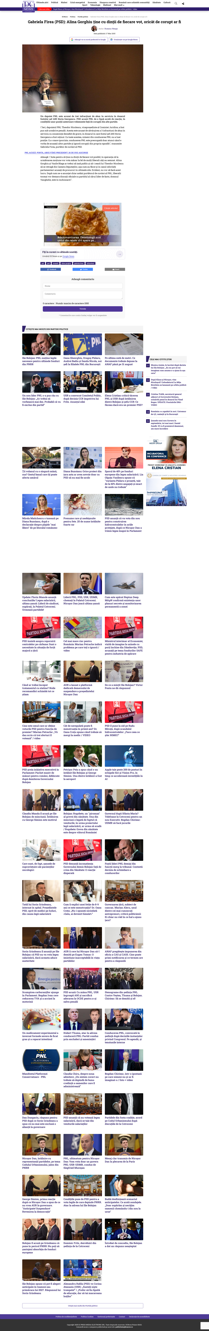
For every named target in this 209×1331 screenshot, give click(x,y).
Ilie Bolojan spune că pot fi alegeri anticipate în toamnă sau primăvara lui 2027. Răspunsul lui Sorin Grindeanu (41, 1288)
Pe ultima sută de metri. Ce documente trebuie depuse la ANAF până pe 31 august (121, 361)
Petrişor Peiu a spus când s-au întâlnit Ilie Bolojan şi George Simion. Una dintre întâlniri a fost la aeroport (82, 774)
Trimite (82, 309)
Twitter (85, 269)
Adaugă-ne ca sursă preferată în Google (90, 39)
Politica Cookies (87, 1316)
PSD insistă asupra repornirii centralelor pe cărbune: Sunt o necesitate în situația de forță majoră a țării (39, 645)
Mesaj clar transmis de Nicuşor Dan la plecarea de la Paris (123, 1160)
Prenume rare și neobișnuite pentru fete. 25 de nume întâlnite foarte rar (81, 521)
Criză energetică (77, 2)
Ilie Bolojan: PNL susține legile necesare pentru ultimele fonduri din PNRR (41, 361)
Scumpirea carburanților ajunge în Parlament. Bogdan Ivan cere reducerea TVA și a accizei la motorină (40, 997)
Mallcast (107, 5)
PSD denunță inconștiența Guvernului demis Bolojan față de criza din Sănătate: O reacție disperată (82, 868)
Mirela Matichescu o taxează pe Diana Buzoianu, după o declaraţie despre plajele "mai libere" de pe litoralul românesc (40, 523)
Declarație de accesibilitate (139, 1316)
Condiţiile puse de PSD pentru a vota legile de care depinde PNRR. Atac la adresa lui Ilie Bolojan (82, 1202)
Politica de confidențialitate (66, 1316)
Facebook (52, 269)
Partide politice (83, 17)
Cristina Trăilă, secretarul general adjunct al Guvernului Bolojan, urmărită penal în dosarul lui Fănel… (93, 9)
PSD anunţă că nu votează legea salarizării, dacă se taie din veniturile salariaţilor (81, 1120)
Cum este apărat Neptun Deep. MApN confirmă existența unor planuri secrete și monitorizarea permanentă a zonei (123, 602)
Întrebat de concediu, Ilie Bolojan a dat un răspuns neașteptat (123, 1244)
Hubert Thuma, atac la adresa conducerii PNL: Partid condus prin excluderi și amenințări (80, 1036)
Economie (92, 2)
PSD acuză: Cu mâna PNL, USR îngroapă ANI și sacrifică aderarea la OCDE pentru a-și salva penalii (81, 997)
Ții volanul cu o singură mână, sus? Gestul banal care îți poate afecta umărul (39, 474)
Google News (68, 256)
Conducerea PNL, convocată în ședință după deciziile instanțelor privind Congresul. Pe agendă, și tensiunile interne (124, 1037)
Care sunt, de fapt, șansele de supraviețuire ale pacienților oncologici (38, 866)
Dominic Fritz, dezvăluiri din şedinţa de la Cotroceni (79, 1244)
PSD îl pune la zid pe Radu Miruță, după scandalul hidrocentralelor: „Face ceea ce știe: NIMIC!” (122, 730)
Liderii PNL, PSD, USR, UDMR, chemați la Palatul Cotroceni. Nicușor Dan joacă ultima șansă (81, 600)
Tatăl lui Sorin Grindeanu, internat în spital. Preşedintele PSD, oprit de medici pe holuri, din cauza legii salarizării (39, 909)
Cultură (167, 2)
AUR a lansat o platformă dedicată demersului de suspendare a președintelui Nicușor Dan (78, 689)
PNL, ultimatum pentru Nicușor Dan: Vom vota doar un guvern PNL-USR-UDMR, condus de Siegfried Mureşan (81, 1163)
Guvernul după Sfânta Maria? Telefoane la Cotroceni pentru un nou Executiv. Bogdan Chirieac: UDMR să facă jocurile (123, 818)
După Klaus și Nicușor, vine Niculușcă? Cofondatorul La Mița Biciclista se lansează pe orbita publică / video (168, 383)
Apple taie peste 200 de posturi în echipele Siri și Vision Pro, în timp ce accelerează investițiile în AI (124, 774)
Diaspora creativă (108, 2)
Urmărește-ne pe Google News (126, 39)
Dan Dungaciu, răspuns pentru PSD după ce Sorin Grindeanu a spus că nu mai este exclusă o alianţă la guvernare (40, 1122)
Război (64, 2)
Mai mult (119, 5)
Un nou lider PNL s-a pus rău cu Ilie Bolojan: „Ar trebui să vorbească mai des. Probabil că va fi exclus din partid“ (41, 400)
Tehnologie (95, 5)
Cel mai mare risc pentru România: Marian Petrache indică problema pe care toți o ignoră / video (82, 645)
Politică (54, 2)
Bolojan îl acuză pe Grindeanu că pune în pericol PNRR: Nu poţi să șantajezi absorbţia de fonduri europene (40, 1247)
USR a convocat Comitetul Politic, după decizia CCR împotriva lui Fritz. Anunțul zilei (82, 398)
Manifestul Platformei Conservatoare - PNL (34, 1075)
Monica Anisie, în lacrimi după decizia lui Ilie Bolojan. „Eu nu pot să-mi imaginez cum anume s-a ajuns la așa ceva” (168, 369)
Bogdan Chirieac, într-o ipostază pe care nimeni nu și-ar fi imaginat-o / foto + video (123, 1077)
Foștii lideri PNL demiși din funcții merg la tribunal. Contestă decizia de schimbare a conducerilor (124, 868)
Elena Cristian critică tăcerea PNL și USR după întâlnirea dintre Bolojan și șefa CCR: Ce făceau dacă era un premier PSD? (124, 400)
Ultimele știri (42, 2)
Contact (122, 1316)
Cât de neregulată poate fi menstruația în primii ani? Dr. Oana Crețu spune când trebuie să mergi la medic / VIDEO (82, 730)
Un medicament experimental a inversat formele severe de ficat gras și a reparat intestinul (40, 1036)
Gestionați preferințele (106, 1316)
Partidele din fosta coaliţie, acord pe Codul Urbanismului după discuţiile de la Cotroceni (123, 1120)
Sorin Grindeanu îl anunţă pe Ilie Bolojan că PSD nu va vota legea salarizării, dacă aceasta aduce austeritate (40, 956)
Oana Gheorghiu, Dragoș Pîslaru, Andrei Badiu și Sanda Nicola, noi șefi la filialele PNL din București (82, 361)
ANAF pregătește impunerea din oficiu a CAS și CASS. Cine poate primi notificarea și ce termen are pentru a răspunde (124, 956)
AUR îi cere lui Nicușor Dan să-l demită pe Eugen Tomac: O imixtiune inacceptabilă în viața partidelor (81, 956)
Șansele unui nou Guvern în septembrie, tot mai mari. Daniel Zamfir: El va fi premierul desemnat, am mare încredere (167, 424)
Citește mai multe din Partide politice (82, 1306)
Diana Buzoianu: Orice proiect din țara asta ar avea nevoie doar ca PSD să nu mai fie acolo (82, 474)
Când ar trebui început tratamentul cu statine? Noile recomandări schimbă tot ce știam (38, 689)
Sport (84, 5)
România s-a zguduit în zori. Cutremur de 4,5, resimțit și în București (168, 412)
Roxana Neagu (111, 28)
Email (116, 269)
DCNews (28, 6)
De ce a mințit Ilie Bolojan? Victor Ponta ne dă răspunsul (124, 686)
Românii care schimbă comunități (134, 2)
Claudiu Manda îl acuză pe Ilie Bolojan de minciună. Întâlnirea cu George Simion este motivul (40, 816)
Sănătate (157, 2)
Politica (72, 17)
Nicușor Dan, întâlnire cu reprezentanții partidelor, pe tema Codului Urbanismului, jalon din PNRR (41, 1163)
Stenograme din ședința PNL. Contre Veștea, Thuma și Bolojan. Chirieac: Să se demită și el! (123, 995)
